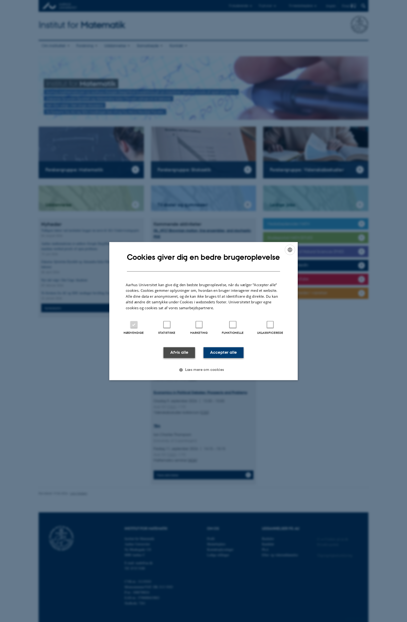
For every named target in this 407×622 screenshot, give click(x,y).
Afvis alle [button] (179, 352)
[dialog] (203, 311)
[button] (203, 370)
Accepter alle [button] (223, 352)
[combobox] (290, 249)
